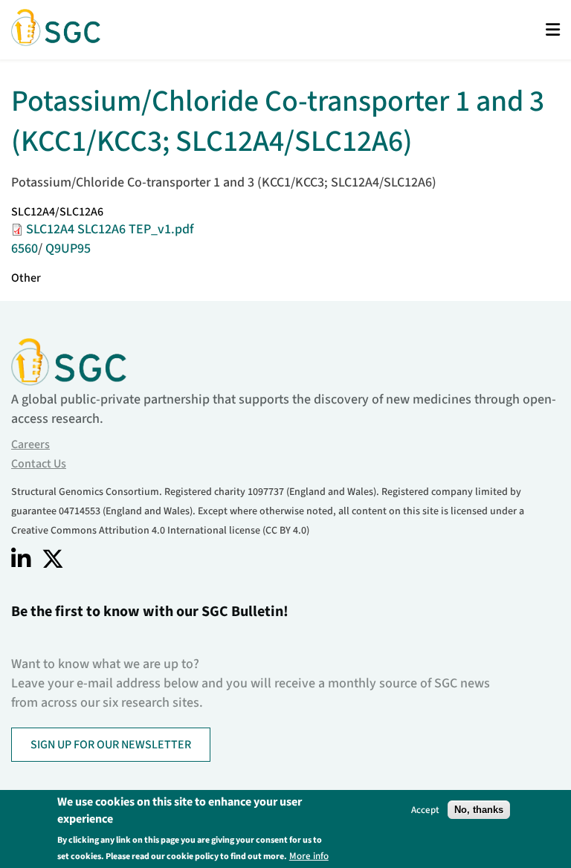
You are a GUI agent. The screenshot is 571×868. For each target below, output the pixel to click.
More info (309, 856)
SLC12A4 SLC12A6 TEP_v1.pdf (109, 229)
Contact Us (38, 464)
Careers (30, 444)
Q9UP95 (68, 248)
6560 (24, 248)
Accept (425, 810)
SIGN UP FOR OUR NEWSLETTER (110, 744)
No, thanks (478, 809)
